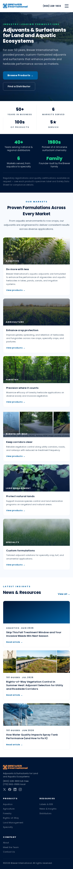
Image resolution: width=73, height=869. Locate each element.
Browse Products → (20, 75)
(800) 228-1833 (52, 5)
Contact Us (9, 851)
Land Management (13, 822)
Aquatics (8, 804)
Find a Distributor (19, 86)
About (6, 842)
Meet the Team (11, 847)
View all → (64, 594)
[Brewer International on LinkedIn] (14, 789)
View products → (15, 290)
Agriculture (8, 808)
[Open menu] (66, 6)
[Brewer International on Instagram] (20, 789)
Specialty (8, 827)
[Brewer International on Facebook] (9, 789)
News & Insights (48, 808)
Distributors (45, 813)
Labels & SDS (46, 804)
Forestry (7, 813)
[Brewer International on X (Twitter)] (4, 789)
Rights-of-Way (11, 817)
